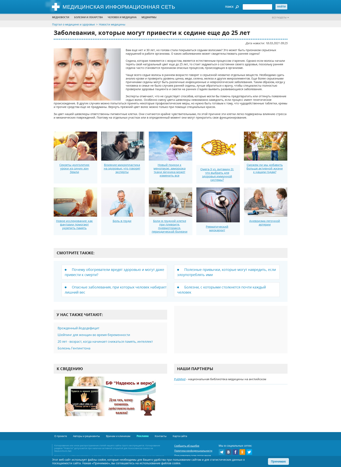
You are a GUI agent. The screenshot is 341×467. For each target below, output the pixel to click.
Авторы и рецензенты (86, 436)
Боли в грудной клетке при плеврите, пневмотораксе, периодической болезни (169, 226)
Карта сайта (180, 436)
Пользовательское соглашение (192, 455)
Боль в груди (122, 221)
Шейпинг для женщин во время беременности (94, 335)
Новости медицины (112, 24)
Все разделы (279, 17)
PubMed (179, 379)
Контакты (161, 436)
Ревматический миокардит (217, 228)
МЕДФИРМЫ (148, 17)
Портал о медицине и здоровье (73, 24)
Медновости (60, 17)
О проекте (60, 436)
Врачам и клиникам (118, 436)
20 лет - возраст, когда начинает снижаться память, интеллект (105, 341)
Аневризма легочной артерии (264, 222)
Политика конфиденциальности (193, 450)
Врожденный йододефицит (78, 328)
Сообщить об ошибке (186, 445)
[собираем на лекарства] (110, 400)
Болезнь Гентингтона (74, 348)
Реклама (143, 436)
